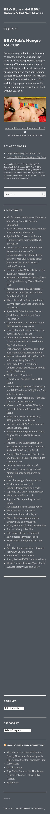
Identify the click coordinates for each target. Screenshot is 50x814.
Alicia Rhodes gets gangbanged (23, 518)
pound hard (28, 172)
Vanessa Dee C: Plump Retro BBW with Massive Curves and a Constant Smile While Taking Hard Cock (26, 446)
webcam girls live (7, 798)
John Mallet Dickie (12, 164)
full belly (28, 170)
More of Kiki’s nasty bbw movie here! (25, 128)
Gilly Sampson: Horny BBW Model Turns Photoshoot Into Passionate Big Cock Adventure (25, 341)
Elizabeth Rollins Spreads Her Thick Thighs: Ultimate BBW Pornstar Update (25, 435)
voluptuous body (34, 175)
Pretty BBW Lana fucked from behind (26, 525)
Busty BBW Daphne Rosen (20, 555)
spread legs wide (11, 175)
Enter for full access (25, 135)
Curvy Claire (13, 763)
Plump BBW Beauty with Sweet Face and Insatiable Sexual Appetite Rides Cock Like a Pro (26, 458)
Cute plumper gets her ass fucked (24, 480)
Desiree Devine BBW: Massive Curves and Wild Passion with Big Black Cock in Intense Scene (26, 390)
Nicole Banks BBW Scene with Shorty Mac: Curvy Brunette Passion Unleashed (26, 221)
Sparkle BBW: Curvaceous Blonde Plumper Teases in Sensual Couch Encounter (24, 240)
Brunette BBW (10, 167)
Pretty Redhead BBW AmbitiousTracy (26, 559)
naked (19, 172)
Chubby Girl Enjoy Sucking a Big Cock (26, 157)
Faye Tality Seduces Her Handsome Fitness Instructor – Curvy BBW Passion (25, 775)
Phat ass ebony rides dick (20, 529)
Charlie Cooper (14, 767)
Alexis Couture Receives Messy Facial (26, 563)
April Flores (13, 782)
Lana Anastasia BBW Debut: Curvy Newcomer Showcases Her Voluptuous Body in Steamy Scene (25, 251)
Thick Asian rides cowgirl (20, 484)
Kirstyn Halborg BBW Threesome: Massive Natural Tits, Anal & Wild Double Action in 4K (24, 292)
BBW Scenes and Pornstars (26, 745)
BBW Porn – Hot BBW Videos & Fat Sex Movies (23, 11)
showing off (39, 172)
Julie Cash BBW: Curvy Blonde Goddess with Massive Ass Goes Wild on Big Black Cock (26, 368)
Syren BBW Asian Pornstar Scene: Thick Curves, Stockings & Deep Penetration (24, 315)
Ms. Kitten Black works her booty (24, 506)
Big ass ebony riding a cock (21, 510)
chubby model (17, 170)
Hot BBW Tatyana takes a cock (23, 465)
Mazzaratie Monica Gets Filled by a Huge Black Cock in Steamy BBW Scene (25, 409)
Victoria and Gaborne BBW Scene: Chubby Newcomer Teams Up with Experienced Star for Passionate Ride (26, 756)
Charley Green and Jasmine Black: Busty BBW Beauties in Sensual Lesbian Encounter (24, 262)
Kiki (18, 57)
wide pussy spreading (19, 178)
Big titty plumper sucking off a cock (25, 548)
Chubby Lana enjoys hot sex (21, 521)
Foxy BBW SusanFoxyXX (19, 551)
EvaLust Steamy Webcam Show (23, 566)
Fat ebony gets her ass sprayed (23, 533)
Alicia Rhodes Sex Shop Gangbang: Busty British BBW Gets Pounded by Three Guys (25, 304)
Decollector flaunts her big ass (23, 514)
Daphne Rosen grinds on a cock (23, 488)
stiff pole (23, 175)
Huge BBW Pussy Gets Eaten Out (24, 153)
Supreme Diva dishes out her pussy (25, 491)
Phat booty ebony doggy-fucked (24, 469)
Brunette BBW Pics (25, 167)
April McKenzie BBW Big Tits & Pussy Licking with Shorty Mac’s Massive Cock (26, 281)
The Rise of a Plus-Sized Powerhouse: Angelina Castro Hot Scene (24, 379)
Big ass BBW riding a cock (20, 495)
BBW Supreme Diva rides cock (22, 536)
